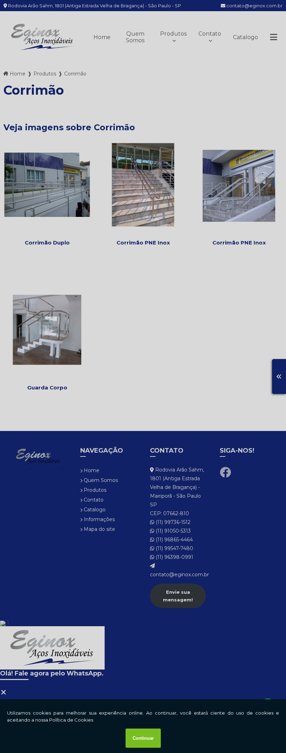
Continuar (143, 738)
